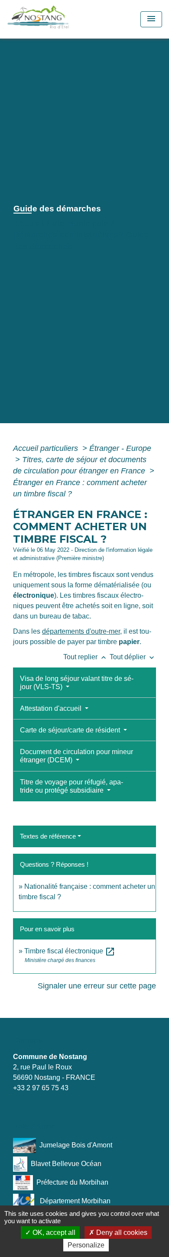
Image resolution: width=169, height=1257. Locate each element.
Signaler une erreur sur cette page (97, 986)
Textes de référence (48, 836)
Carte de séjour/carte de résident (71, 730)
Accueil (28, 223)
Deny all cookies (120, 1232)
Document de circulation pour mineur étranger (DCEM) (76, 756)
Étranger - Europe (120, 448)
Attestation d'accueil (51, 708)
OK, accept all (53, 1232)
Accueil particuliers (46, 448)
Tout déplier (133, 657)
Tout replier (85, 657)
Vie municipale (80, 223)
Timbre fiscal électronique (69, 951)
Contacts (28, 1040)
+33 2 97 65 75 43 (40, 1088)
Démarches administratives (65, 234)
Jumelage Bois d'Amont (75, 1145)
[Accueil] (57, 19)
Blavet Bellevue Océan (66, 1163)
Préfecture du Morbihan (72, 1182)
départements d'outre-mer (81, 631)
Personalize (86, 1245)
